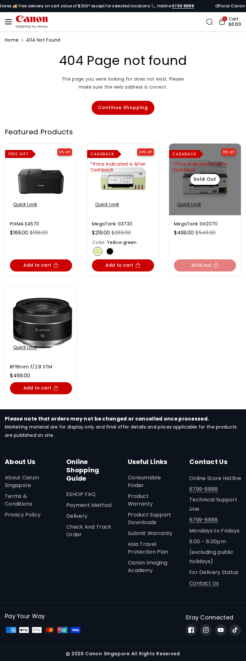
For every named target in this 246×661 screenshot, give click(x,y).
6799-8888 (203, 489)
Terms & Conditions (18, 500)
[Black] (109, 251)
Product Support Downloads (149, 518)
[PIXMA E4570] (41, 179)
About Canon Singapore (22, 481)
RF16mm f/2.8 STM (31, 367)
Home (12, 40)
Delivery (76, 516)
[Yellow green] (97, 251)
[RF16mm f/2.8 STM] (41, 322)
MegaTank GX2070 (196, 224)
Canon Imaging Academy (147, 566)
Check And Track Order (88, 530)
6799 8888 (183, 6)
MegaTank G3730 (112, 224)
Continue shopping (123, 107)
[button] (10, 21)
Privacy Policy (23, 514)
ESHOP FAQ (81, 494)
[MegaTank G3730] (123, 179)
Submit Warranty (150, 533)
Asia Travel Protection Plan (148, 547)
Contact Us (204, 583)
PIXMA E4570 (24, 224)
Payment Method (88, 505)
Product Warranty (140, 500)
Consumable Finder (144, 481)
